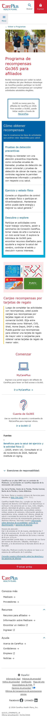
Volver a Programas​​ (15, 27)
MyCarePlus (23, 114)
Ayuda (5, 637)
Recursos (7, 609)
